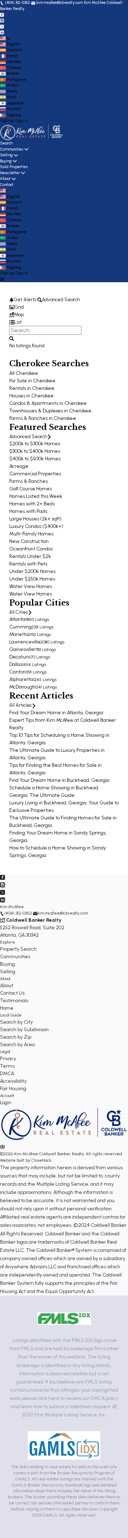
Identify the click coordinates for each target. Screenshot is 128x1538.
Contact (7, 184)
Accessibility (13, 1081)
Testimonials (14, 1001)
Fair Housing (13, 1089)
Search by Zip (15, 1037)
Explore (7, 942)
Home (7, 1008)
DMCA (7, 1074)
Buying (6, 161)
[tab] (64, 307)
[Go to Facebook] (2, 14)
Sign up (7, 120)
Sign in (21, 120)
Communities (11, 149)
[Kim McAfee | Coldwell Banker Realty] (64, 1139)
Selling (6, 155)
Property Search (18, 949)
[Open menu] (2, 279)
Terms (7, 1066)
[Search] (11, 338)
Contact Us (12, 993)
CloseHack (41, 1160)
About (5, 178)
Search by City (16, 1022)
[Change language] (5, 38)
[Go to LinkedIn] (2, 32)
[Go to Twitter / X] (2, 26)
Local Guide (11, 1015)
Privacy (8, 1058)
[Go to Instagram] (2, 20)
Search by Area (17, 1045)
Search (6, 143)
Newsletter (10, 173)
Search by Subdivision (24, 1030)
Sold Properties (14, 167)
